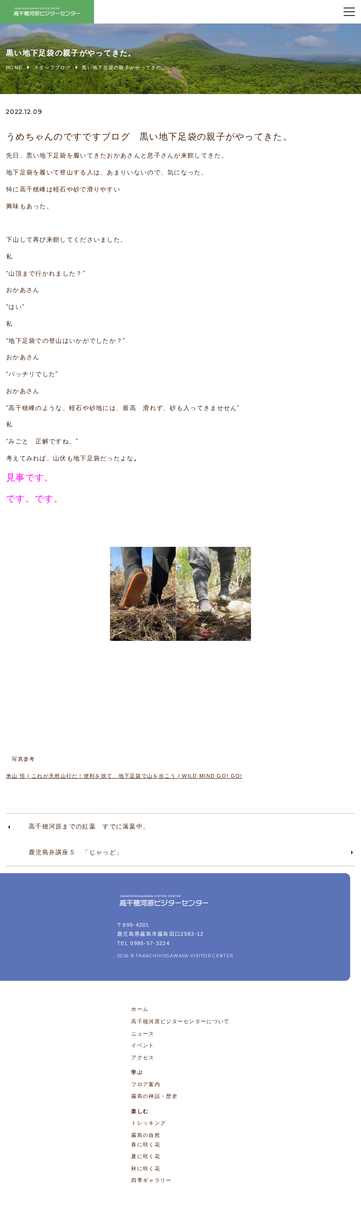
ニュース (142, 1033)
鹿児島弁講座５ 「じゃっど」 (76, 852)
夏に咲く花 (145, 1156)
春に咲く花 (145, 1144)
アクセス (142, 1057)
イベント (142, 1045)
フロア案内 (145, 1084)
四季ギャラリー (151, 1180)
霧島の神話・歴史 (154, 1096)
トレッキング (148, 1123)
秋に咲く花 (145, 1168)
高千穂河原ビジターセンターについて (180, 1021)
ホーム (140, 1009)
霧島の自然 (145, 1135)
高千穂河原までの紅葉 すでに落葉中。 (89, 826)
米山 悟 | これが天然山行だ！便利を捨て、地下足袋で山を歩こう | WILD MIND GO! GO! (124, 776)
